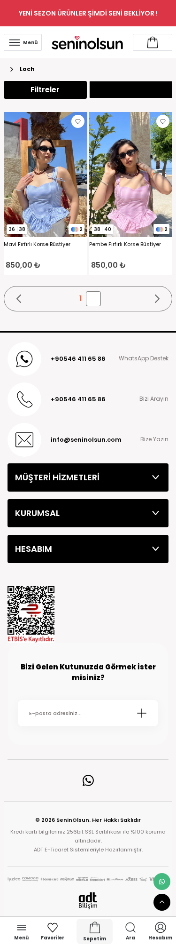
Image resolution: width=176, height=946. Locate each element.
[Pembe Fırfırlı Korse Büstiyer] (131, 174)
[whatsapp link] (161, 881)
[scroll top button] (161, 902)
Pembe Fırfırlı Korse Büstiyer (125, 244)
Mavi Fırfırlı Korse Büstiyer (37, 244)
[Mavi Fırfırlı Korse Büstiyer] (45, 174)
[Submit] (142, 713)
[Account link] (152, 42)
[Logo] (87, 42)
